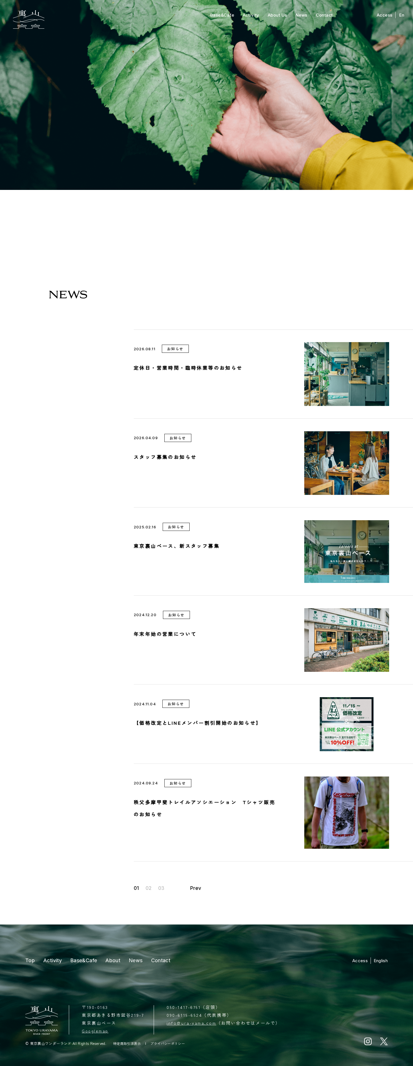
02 (148, 888)
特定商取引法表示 (127, 1043)
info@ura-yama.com (191, 1023)
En (402, 15)
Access (384, 15)
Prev (195, 888)
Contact (324, 15)
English (381, 961)
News (301, 15)
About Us (277, 15)
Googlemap (95, 1031)
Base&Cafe (222, 15)
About (112, 960)
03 (161, 888)
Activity (251, 15)
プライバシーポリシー (167, 1043)
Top (30, 960)
